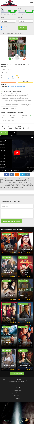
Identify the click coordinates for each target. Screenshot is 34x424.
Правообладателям (18, 393)
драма (15, 78)
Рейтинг (21, 9)
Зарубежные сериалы (13, 86)
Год (2, 9)
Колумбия (13, 76)
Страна (20, 17)
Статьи (18, 395)
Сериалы (5, 29)
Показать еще (17, 373)
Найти (22, 28)
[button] (7, 121)
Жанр (2, 17)
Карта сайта (17, 390)
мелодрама (8, 78)
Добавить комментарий (11, 221)
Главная (17, 398)
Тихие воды (9, 33)
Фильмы (5, 27)
